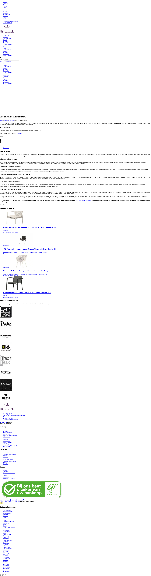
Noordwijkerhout (7, 540)
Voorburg (5, 554)
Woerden (5, 562)
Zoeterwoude (6, 567)
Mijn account (6, 437)
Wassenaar (5, 561)
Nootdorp (5, 541)
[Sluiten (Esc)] (5, 574)
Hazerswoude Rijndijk (8, 521)
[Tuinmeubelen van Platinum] (6, 341)
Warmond (5, 560)
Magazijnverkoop (7, 44)
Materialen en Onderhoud (9, 454)
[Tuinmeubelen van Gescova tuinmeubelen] (6, 378)
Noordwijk (6, 538)
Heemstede (6, 523)
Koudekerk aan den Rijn (9, 527)
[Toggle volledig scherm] (2, 574)
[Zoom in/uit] (0, 574)
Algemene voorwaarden (9, 473)
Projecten (5, 6)
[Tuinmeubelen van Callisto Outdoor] (6, 402)
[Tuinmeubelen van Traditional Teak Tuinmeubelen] (6, 366)
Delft (4, 517)
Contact (5, 9)
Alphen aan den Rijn (8, 511)
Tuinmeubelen (6, 4)
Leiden (5, 528)
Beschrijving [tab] (6, 148)
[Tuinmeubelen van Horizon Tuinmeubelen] (6, 329)
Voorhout (5, 555)
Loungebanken (7, 38)
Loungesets (6, 35)
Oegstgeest (6, 543)
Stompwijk (6, 551)
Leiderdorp (6, 530)
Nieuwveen (6, 537)
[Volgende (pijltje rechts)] (2, 575)
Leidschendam (6, 531)
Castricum (5, 516)
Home (1, 120)
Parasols (5, 40)
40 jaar (5, 2)
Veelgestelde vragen (8, 452)
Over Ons (5, 3)
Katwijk (5, 526)
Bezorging (6, 429)
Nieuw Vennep (7, 534)
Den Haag (5, 518)
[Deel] (3, 574)
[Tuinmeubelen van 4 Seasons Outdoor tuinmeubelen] (6, 317)
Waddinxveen (6, 558)
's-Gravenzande (7, 510)
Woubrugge (6, 564)
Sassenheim (6, 550)
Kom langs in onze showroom (83, 200)
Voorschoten (6, 557)
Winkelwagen (6, 434)
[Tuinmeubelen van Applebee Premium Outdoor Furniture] (6, 353)
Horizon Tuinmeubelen (14, 501)
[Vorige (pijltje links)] (0, 575)
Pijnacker (5, 544)
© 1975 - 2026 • (4, 501)
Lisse (4, 533)
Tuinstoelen (6, 42)
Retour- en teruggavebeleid (10, 435)
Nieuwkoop (6, 536)
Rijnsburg (5, 545)
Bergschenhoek (7, 513)
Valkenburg (6, 553)
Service (5, 455)
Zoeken (2, 59)
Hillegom (5, 524)
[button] (75, 58)
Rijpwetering (6, 547)
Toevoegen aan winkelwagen (10, 232)
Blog (4, 7)
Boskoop (5, 514)
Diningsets (5, 37)
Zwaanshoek (6, 568)
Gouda (5, 520)
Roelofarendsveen (7, 548)
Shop (5, 120)
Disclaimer (6, 471)
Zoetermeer (6, 565)
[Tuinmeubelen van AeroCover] (6, 390)
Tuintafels (5, 41)
